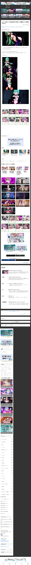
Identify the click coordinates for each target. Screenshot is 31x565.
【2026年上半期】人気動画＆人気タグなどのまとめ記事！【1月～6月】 (19, 173)
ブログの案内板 (3, 539)
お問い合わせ (25, 561)
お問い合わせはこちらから (5, 546)
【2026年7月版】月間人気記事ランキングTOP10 (4, 172)
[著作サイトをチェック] (8, 260)
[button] (28, 153)
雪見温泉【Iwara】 (25, 171)
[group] (6, 153)
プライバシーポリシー (15, 561)
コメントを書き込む (15, 321)
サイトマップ (15, 562)
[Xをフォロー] (22, 260)
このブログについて (5, 561)
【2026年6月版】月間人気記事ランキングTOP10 (11, 172)
